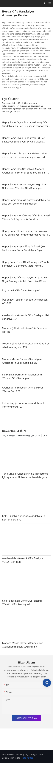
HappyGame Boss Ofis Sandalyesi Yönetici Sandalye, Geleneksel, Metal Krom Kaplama (26, 264)
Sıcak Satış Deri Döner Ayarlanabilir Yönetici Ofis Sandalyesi (22, 376)
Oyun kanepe (9, 436)
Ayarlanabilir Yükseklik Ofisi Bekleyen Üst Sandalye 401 (25, 317)
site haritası (27, 758)
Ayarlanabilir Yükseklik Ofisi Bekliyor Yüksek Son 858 (22, 389)
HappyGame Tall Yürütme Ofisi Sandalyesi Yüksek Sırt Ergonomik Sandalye (26, 217)
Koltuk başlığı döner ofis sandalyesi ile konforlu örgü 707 (23, 405)
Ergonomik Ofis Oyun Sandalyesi (21, 290)
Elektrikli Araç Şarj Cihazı (29, 436)
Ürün (45, 436)
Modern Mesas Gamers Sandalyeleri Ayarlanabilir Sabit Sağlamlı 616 (22, 361)
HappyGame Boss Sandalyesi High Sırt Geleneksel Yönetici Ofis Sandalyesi (24, 186)
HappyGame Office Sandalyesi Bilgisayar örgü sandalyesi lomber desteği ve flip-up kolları (25, 233)
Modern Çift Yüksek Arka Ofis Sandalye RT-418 (24, 330)
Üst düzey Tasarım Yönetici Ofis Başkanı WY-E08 (25, 301)
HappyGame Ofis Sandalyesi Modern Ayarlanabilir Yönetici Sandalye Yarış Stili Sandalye (25, 171)
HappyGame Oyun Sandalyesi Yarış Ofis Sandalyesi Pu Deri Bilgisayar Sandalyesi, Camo (25, 124)
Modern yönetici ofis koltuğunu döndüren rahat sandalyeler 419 (26, 345)
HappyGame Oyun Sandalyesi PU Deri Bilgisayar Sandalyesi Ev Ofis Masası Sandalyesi (23, 140)
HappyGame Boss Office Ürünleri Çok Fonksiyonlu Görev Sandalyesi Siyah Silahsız (23, 248)
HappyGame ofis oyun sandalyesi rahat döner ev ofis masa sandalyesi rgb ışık (24, 155)
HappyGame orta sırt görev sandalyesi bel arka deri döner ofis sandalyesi (26, 202)
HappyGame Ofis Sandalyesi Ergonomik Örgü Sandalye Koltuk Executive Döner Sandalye (25, 279)
